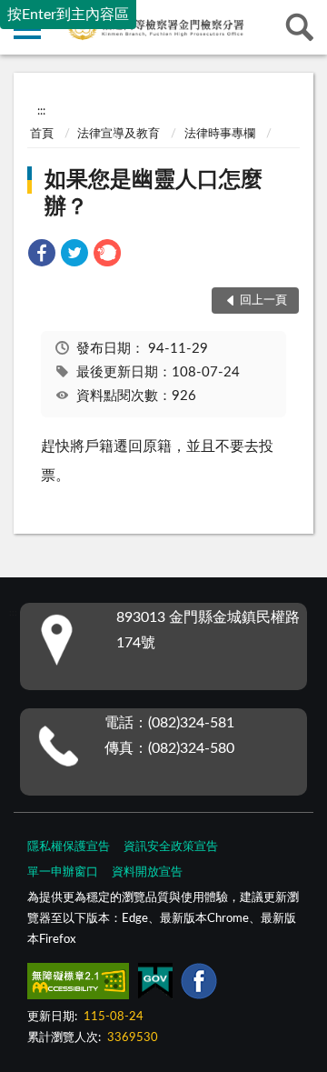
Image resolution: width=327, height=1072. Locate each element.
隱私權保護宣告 (68, 847)
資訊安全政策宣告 (171, 847)
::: (41, 110)
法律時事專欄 (219, 134)
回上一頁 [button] (263, 300)
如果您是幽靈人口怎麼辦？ (154, 193)
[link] (41, 256)
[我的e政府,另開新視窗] (155, 985)
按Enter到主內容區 (68, 14)
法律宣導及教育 (118, 134)
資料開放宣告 (147, 872)
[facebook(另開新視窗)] (199, 985)
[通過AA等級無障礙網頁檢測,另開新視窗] (78, 985)
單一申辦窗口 (62, 872)
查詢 (299, 27)
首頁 (42, 134)
